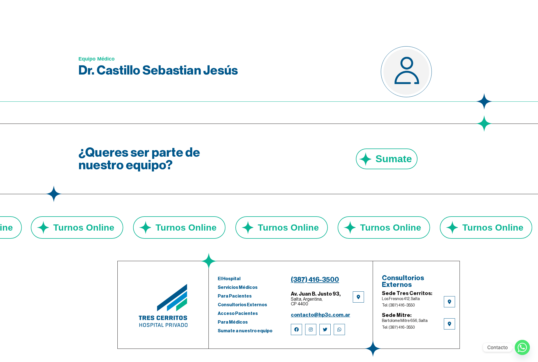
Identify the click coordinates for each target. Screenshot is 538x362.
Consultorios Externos (242, 305)
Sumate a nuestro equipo (245, 331)
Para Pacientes (235, 296)
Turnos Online (102, 227)
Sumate (393, 158)
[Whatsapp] (522, 347)
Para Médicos (233, 322)
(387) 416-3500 (315, 279)
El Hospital (229, 279)
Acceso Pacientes (238, 313)
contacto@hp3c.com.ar (320, 314)
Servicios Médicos (238, 287)
